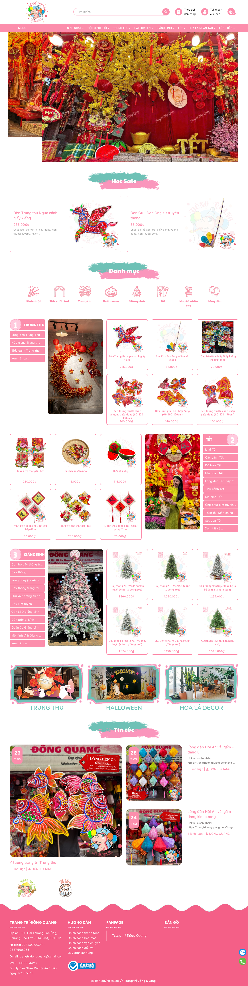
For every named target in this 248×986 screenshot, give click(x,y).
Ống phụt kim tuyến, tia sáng (221, 505)
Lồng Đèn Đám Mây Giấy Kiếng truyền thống (218, 358)
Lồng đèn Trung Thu (25, 335)
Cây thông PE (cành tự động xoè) (217, 643)
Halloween (111, 301)
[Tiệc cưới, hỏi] (59, 291)
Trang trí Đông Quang (129, 935)
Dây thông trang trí (25, 588)
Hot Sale (124, 181)
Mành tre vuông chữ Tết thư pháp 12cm (120, 528)
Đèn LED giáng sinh (25, 611)
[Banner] (75, 367)
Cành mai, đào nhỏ (75, 471)
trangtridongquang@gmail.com (42, 956)
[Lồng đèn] (214, 291)
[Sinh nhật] (33, 291)
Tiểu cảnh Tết (214, 489)
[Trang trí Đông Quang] (124, 687)
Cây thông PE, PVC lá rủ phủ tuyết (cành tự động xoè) (127, 588)
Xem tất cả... (20, 358)
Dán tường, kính (22, 619)
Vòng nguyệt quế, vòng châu (28, 580)
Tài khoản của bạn (216, 11)
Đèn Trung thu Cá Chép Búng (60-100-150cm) (172, 413)
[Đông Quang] (26, 888)
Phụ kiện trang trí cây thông (28, 596)
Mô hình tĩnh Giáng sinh (28, 635)
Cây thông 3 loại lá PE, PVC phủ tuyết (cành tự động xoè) (127, 643)
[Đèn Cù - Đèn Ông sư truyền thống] (210, 223)
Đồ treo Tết (213, 465)
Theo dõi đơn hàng (190, 11)
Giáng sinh (137, 301)
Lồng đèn (214, 301)
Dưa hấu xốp (120, 471)
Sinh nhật (33, 301)
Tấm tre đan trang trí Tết (76, 526)
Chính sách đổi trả (81, 948)
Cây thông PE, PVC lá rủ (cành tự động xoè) (172, 643)
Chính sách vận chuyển (84, 943)
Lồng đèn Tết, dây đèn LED (221, 481)
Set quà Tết (213, 520)
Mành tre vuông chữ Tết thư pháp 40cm (30, 528)
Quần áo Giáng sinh (25, 627)
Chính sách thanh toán (83, 933)
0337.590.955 (19, 949)
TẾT (209, 439)
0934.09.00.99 (32, 945)
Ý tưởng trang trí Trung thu (33, 862)
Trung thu (85, 301)
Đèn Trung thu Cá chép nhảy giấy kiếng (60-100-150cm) (218, 413)
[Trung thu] (85, 291)
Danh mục (124, 271)
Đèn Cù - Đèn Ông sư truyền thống (172, 358)
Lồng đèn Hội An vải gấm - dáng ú (211, 749)
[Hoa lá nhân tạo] (188, 291)
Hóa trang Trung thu (25, 342)
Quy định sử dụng (80, 953)
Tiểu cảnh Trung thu (25, 350)
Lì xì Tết (210, 449)
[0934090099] (242, 961)
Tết (163, 301)
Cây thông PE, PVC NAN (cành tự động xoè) (172, 588)
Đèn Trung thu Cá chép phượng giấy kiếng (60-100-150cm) (127, 415)
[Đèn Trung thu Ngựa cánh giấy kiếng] (93, 223)
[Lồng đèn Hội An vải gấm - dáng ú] (154, 772)
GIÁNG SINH (34, 554)
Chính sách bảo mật (82, 938)
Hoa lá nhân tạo (188, 303)
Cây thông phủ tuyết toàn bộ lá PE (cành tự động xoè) (217, 588)
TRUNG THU (34, 324)
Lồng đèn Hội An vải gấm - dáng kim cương (211, 814)
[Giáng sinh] (136, 291)
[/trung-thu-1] (47, 687)
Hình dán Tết (214, 473)
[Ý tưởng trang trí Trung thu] (66, 801)
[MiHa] (65, 888)
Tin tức (124, 730)
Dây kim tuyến (21, 604)
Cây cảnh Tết (214, 457)
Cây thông (18, 572)
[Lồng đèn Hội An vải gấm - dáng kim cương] (154, 837)
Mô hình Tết (213, 497)
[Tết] (163, 291)
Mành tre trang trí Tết (30, 471)
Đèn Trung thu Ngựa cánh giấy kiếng (127, 358)
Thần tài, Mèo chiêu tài (221, 513)
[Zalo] (242, 952)
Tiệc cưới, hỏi (59, 301)
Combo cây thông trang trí (28, 564)
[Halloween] (111, 291)
